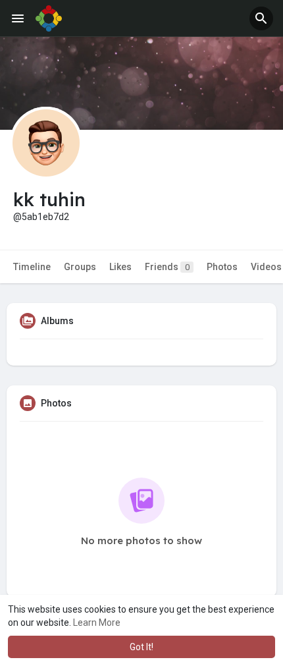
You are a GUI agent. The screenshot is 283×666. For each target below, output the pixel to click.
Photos (222, 267)
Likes (120, 267)
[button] (261, 18)
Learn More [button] (96, 622)
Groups (80, 267)
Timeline (32, 267)
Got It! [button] (141, 647)
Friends (167, 267)
